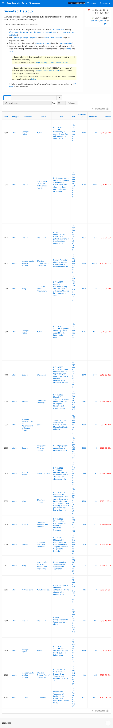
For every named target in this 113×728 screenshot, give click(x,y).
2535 (84, 332)
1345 (84, 621)
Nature (39, 133)
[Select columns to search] (7, 97)
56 (96, 289)
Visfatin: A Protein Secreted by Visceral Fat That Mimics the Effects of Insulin (60, 424)
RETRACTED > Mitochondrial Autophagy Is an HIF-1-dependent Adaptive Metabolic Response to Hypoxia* (60, 544)
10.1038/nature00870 (73, 133)
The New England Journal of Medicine (43, 263)
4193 (84, 185)
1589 (84, 501)
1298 (84, 651)
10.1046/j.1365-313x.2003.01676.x (73, 501)
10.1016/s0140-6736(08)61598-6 (73, 621)
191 (95, 621)
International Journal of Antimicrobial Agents (42, 184)
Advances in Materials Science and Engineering (42, 565)
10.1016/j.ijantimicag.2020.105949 (73, 185)
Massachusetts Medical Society (28, 263)
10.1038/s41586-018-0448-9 (73, 651)
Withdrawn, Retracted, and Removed (25, 32)
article (14, 133)
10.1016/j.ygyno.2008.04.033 (73, 401)
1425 (84, 590)
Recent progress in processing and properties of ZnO (60, 448)
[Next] (107, 109)
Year (6, 117)
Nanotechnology (43, 590)
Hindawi (25, 524)
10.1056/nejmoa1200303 (73, 263)
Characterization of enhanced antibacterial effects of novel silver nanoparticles (61, 589)
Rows (54, 103)
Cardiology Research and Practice (42, 524)
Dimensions (47, 71)
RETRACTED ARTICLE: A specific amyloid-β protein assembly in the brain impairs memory (61, 331)
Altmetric (93, 117)
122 (95, 651)
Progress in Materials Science (41, 448)
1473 (84, 565)
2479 (84, 375)
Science (40, 425)
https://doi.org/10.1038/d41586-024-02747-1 (52, 62)
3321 (95, 697)
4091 (84, 238)
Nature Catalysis (43, 473)
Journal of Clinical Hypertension (42, 288)
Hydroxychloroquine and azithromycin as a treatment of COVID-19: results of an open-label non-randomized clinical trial (61, 184)
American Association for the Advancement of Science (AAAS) (27, 424)
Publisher (28, 117)
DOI (73, 117)
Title (61, 117)
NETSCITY (56, 71)
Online (33, 79)
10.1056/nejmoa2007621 (73, 675)
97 (96, 473)
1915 (95, 332)
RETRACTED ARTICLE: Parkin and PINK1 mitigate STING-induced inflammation (60, 650)
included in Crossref (53, 37)
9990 (95, 185)
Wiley (24, 289)
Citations (82, 115)
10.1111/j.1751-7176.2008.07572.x (73, 289)
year (106, 23)
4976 (84, 133)
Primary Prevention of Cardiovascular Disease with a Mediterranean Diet (60, 263)
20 (96, 544)
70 (96, 401)
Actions (71, 103)
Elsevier (25, 185)
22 (96, 565)
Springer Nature (25, 133)
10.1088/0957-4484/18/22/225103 (73, 590)
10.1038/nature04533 (73, 332)
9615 (95, 238)
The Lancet (41, 238)
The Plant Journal (41, 501)
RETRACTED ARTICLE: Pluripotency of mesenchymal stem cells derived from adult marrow (60, 132)
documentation (65, 43)
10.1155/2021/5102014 (73, 565)
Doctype (15, 117)
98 (96, 133)
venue (103, 20)
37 (96, 425)
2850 (84, 289)
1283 (84, 675)
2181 (84, 401)
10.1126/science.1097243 (73, 425)
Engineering (41, 697)
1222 (84, 697)
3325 (94, 675)
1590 (84, 473)
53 (96, 501)
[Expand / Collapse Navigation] (3, 3)
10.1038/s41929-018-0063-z (73, 473)
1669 (84, 425)
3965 (84, 263)
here (69, 49)
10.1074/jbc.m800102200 (73, 544)
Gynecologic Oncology (42, 401)
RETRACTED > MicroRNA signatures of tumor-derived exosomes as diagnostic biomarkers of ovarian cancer (61, 401)
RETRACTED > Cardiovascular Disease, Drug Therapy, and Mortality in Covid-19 (60, 675)
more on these (49, 32)
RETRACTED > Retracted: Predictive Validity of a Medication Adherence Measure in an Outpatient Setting (61, 288)
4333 (94, 263)
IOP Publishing (27, 590)
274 (95, 524)
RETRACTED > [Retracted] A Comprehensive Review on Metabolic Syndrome (59, 524)
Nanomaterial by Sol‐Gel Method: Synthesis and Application (59, 565)
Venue (43, 117)
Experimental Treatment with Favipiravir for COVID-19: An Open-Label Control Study (61, 697)
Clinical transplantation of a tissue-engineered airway (60, 620)
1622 (84, 448)
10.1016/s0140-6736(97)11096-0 (73, 375)
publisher (95, 20)
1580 (84, 524)
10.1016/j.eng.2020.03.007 (73, 697)
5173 (95, 375)
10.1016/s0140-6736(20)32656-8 (73, 238)
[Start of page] (108, 723)
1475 (84, 544)
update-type (58, 29)
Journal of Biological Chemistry (41, 544)
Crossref (39, 71)
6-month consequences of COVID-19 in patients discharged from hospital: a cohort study (60, 237)
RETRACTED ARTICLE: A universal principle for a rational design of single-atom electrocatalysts (60, 473)
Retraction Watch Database (25, 37)
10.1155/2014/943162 (73, 524)
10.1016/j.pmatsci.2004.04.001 (73, 448)
